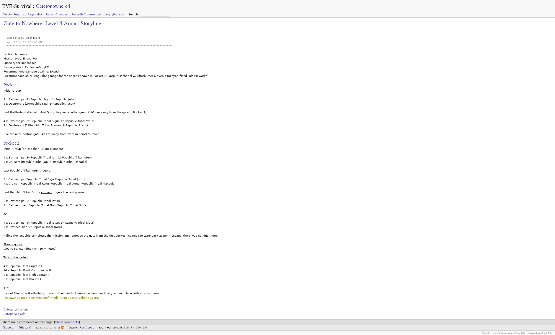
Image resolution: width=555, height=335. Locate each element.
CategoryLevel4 (14, 313)
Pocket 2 (11, 143)
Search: (134, 14)
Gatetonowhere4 (53, 5)
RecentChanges (57, 14)
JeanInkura (33, 37)
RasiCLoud (87, 327)
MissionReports (13, 14)
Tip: (6, 287)
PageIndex (35, 14)
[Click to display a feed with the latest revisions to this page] (62, 327)
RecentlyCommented (86, 14)
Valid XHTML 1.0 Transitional (497, 333)
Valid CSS (520, 333)
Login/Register (115, 14)
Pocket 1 (11, 84)
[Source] (9, 327)
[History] (25, 327)
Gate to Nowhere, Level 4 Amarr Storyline (52, 23)
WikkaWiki (546, 333)
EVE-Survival (17, 5)
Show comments (67, 322)
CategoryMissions (15, 309)
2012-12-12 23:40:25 (48, 327)
